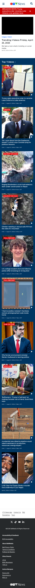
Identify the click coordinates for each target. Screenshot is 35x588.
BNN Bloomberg (7, 562)
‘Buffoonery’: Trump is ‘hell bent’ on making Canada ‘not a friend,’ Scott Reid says (17, 399)
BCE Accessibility (7, 539)
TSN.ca (4, 565)
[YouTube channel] (19, 522)
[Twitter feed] (11, 522)
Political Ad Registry (8, 552)
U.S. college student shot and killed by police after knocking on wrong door (16, 270)
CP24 (4, 560)
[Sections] (3, 4)
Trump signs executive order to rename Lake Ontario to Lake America (17, 99)
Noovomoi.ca (6, 575)
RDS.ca (4, 577)
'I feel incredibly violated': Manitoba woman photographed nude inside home (15, 313)
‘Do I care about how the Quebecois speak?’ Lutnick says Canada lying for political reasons (16, 142)
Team (13, 515)
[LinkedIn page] (23, 522)
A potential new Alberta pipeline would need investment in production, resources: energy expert (17, 443)
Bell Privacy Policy (8, 547)
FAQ (23, 512)
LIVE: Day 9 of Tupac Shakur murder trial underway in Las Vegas (16, 487)
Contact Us (17, 512)
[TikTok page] (15, 522)
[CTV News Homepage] (17, 4)
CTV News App (7, 512)
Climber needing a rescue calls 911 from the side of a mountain (17, 228)
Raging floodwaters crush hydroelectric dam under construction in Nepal (17, 186)
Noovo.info (5, 573)
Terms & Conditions (8, 549)
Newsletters (6, 515)
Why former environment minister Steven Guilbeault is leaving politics (15, 356)
